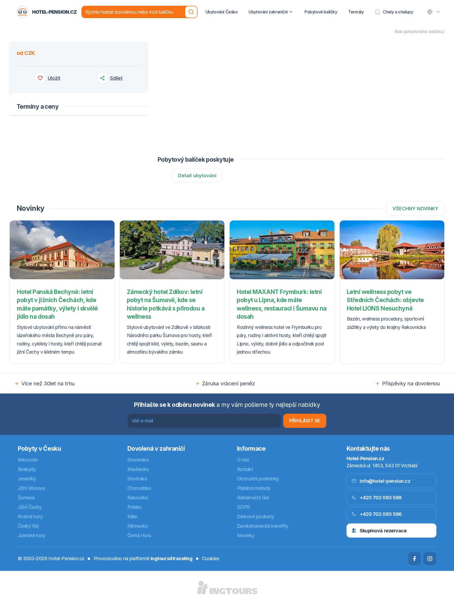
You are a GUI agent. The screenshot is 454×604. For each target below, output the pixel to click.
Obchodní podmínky (258, 478)
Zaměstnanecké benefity (262, 526)
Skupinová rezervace (383, 530)
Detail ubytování (197, 175)
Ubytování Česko (221, 11)
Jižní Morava (31, 488)
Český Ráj (28, 526)
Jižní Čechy (30, 507)
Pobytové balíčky (321, 11)
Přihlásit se (305, 420)
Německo (137, 526)
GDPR (243, 507)
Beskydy (27, 469)
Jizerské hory (31, 535)
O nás (243, 460)
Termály (356, 11)
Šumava (26, 497)
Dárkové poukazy (255, 516)
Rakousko (137, 497)
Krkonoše (28, 460)
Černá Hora (139, 535)
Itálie (132, 516)
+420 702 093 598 (381, 497)
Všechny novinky (415, 208)
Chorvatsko (139, 488)
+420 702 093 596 (381, 514)
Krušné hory (30, 516)
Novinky (245, 535)
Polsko (134, 507)
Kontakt (245, 469)
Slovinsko (137, 478)
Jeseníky (27, 478)
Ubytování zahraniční (268, 11)
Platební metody (254, 488)
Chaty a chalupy (398, 11)
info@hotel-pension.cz (385, 481)
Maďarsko (138, 469)
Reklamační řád (253, 497)
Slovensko (138, 460)
